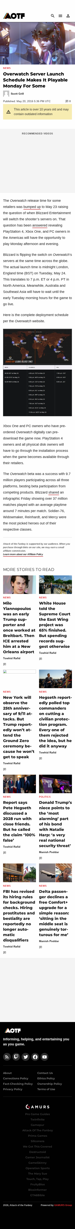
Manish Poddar (49, 852)
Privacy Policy (12, 1089)
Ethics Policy (46, 1078)
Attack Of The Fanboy (37, 1130)
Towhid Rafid (11, 658)
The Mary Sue (37, 1173)
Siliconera (37, 1141)
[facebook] (35, 1057)
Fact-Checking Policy (18, 1084)
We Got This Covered (37, 1146)
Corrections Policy (15, 1078)
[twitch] (16, 1057)
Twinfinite (38, 1119)
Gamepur (37, 1125)
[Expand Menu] (60, 16)
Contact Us (45, 1073)
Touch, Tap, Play (37, 1179)
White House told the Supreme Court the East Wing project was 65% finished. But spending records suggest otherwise (54, 625)
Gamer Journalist (37, 1157)
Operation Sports (38, 1168)
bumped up (32, 207)
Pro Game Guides (37, 1114)
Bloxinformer (37, 1190)
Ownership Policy (49, 1084)
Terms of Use (46, 1089)
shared (53, 492)
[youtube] (45, 1057)
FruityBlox (37, 1184)
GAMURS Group (63, 1205)
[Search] (53, 16)
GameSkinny (37, 1163)
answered (39, 225)
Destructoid (37, 1152)
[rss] (7, 1057)
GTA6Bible (37, 1195)
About (7, 1073)
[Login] (68, 16)
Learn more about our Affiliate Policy (23, 554)
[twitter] (26, 1057)
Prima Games (37, 1135)
